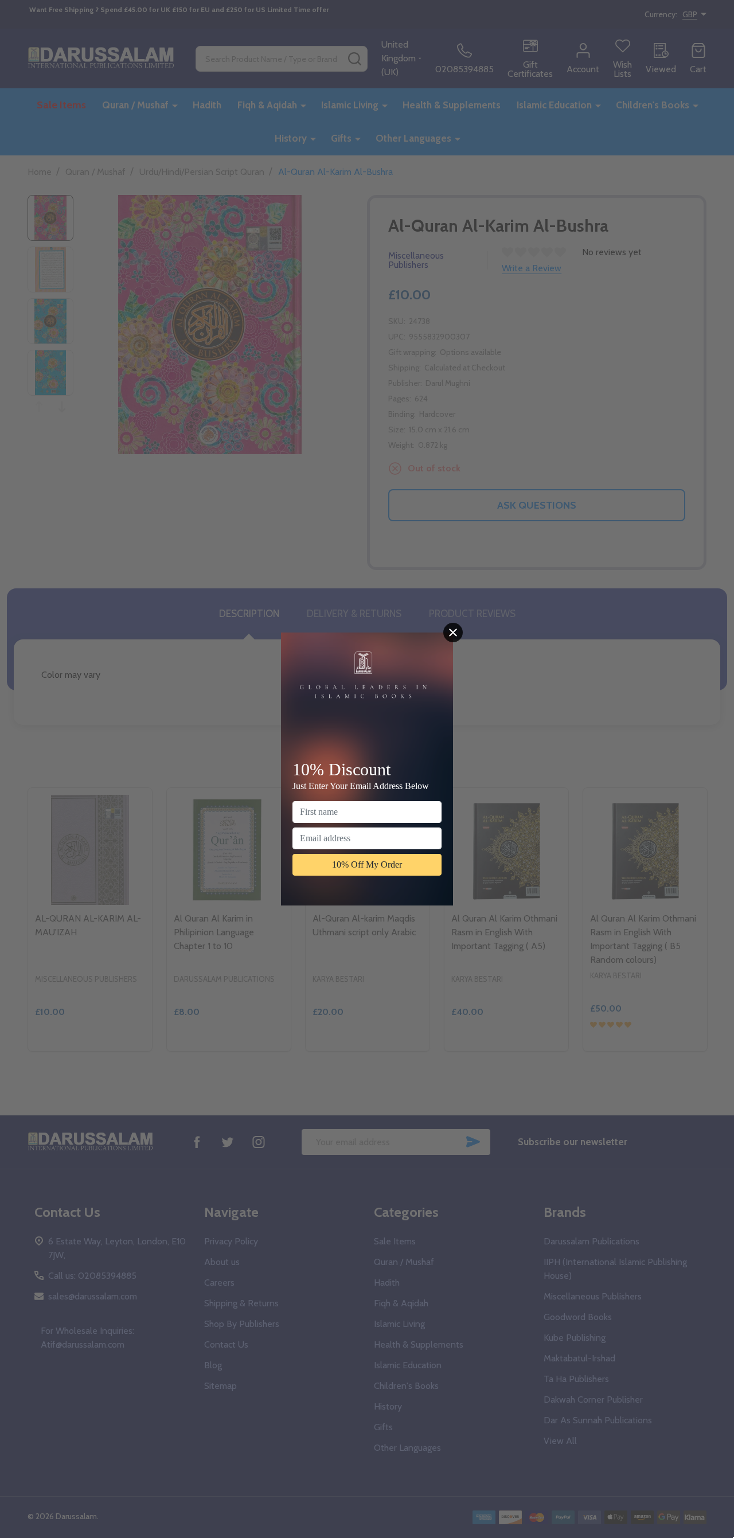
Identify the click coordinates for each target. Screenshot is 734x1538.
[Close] (453, 632)
